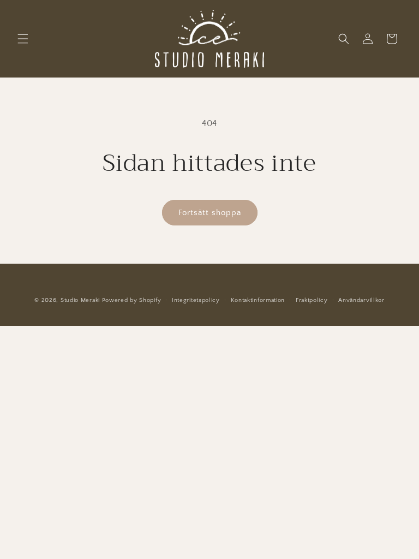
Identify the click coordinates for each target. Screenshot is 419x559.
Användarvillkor (361, 300)
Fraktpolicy (312, 300)
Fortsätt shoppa (209, 212)
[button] (23, 39)
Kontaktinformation (258, 300)
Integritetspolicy (196, 300)
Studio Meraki (80, 300)
